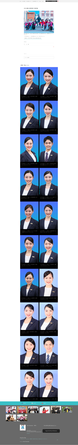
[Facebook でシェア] (24, 44)
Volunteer (25, 41)
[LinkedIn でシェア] (28, 44)
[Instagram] (57, 1)
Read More (28, 433)
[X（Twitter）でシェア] (26, 44)
